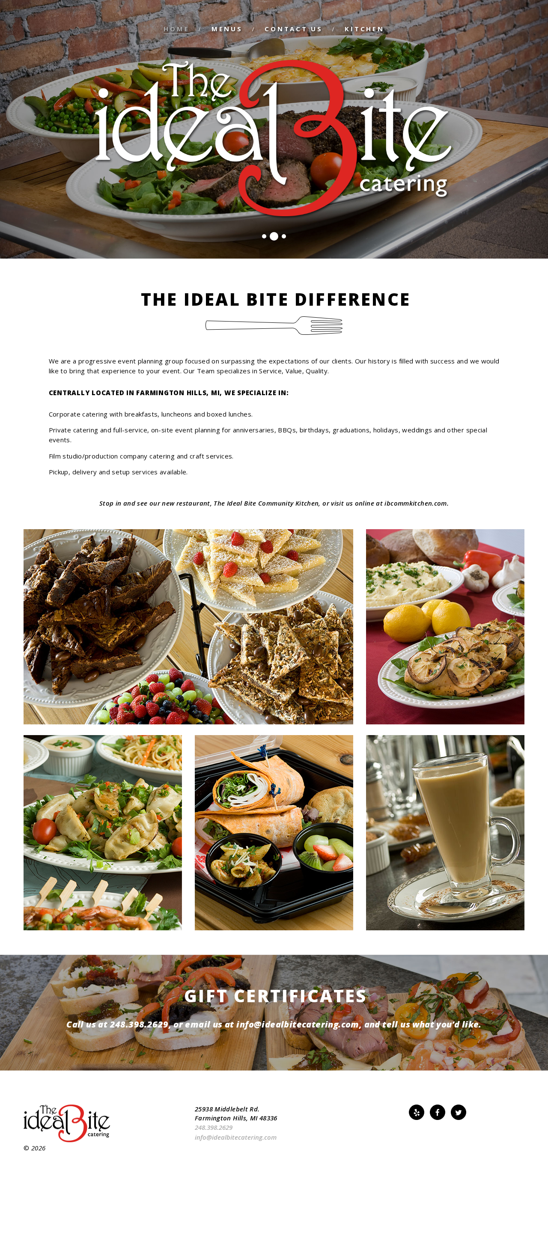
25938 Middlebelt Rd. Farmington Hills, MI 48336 (236, 1113)
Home (176, 28)
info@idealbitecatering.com (297, 1024)
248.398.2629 (139, 1024)
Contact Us (294, 28)
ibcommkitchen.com (415, 503)
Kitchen (364, 28)
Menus (227, 28)
